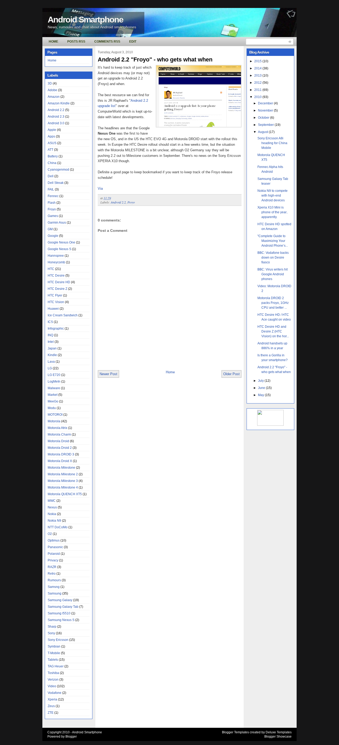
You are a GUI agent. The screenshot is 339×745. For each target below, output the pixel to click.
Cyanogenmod (58, 169)
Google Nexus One (61, 242)
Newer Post (108, 374)
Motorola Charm (59, 434)
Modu (52, 408)
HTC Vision (56, 302)
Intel (51, 342)
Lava (51, 361)
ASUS (52, 143)
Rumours (54, 580)
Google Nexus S (59, 249)
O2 (50, 534)
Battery (53, 156)
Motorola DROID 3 (61, 454)
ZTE (50, 713)
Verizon (53, 679)
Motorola (54, 421)
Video (52, 686)
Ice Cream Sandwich (63, 315)
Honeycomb (56, 262)
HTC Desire (56, 275)
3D (50, 83)
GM (50, 229)
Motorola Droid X (60, 461)
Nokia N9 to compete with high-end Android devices (272, 195)
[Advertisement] (160, 358)
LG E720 (54, 375)
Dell (50, 176)
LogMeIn (54, 381)
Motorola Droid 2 (60, 448)
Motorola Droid (58, 441)
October (264, 117)
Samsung (54, 593)
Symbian (54, 646)
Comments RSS (107, 41)
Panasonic (55, 547)
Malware (54, 388)
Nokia (52, 514)
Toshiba (53, 673)
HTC (51, 269)
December (266, 103)
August (263, 132)
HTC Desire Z (57, 289)
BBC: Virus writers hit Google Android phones (272, 274)
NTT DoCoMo (58, 527)
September (266, 125)
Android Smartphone (85, 19)
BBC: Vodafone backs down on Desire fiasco (273, 257)
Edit (132, 41)
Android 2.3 (56, 116)
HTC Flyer (55, 295)
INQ (50, 335)
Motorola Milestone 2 (63, 474)
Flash (52, 203)
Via (100, 188)
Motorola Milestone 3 (63, 481)
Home (53, 41)
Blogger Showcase (278, 736)
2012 (258, 83)
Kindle (52, 355)
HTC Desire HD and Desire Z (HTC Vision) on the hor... (273, 331)
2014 (258, 68)
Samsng (54, 587)
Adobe (52, 90)
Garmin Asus (57, 222)
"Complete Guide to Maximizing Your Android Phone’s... (272, 240)
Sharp (52, 626)
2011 (258, 90)
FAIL (51, 189)
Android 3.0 (56, 123)
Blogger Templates (235, 732)
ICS (50, 322)
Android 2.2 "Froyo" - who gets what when (155, 59)
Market (52, 395)
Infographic (56, 328)
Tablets (53, 660)
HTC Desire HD (59, 282)
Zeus (51, 706)
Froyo (52, 209)
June (262, 388)
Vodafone (54, 693)
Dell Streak (56, 183)
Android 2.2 (56, 110)
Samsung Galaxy (60, 600)
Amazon (54, 97)
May (261, 395)
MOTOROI (55, 414)
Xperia (52, 699)
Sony (51, 633)
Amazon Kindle (59, 103)
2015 (258, 61)
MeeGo (53, 401)
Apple (52, 130)
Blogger (71, 736)
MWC (52, 501)
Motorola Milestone (61, 467)
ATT (50, 150)
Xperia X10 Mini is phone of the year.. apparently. (272, 212)
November (266, 110)
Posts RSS (76, 41)
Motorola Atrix (57, 428)
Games (53, 216)
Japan (52, 348)
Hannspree (56, 256)
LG (50, 368)
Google (53, 236)
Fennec (53, 196)
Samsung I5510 (59, 613)
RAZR (52, 567)
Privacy (53, 560)
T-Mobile (54, 653)
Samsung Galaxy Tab (63, 607)
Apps (51, 136)
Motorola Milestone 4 (63, 487)
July (261, 381)
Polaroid (54, 554)
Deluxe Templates (279, 732)
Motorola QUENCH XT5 (65, 494)
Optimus (54, 540)
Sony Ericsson (58, 640)
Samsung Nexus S (61, 620)
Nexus (52, 507)
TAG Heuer (56, 666)
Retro (52, 573)
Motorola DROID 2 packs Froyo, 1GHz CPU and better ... (273, 302)
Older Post (231, 374)
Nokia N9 (54, 520)
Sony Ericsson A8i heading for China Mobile (272, 143)
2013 (258, 75)
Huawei (53, 309)
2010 (258, 97)
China (52, 163)
